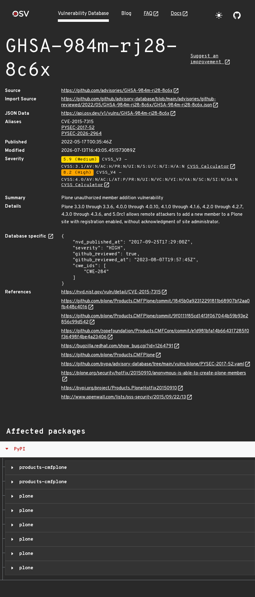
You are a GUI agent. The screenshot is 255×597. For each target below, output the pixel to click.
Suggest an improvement (207, 59)
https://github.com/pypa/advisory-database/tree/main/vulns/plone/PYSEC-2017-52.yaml (152, 364)
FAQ (148, 14)
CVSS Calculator (208, 166)
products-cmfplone (41, 468)
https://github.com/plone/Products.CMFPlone (108, 355)
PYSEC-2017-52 (78, 128)
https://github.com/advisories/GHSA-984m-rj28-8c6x (117, 91)
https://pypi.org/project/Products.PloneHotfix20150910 (119, 388)
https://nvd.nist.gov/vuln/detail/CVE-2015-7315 (111, 292)
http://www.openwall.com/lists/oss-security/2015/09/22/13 (123, 397)
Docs (176, 14)
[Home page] (20, 15)
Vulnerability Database (83, 14)
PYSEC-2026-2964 (81, 134)
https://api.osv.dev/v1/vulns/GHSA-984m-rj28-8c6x (115, 114)
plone (24, 496)
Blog (126, 14)
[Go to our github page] (237, 15)
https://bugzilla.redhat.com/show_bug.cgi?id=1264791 (117, 346)
